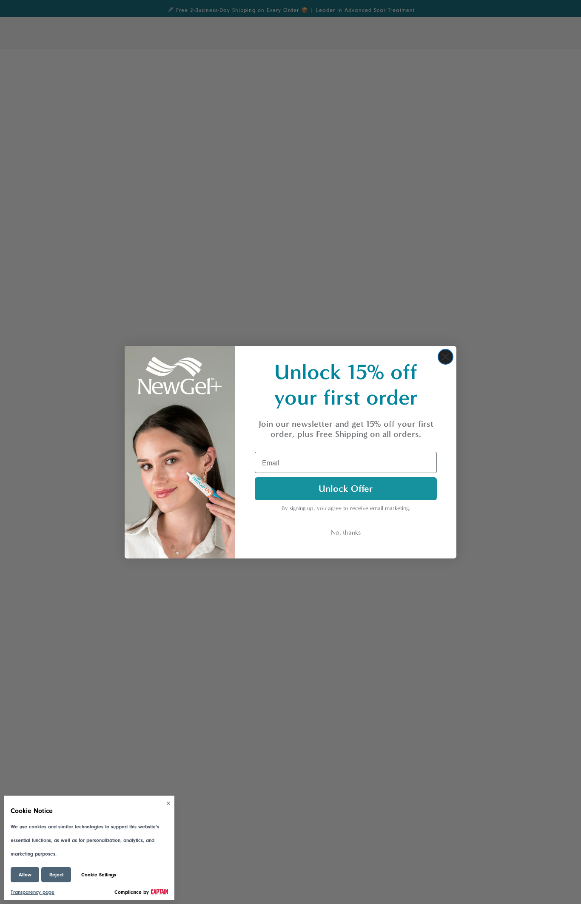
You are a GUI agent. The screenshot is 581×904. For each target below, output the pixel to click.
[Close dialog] (445, 356)
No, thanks (346, 532)
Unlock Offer (346, 488)
